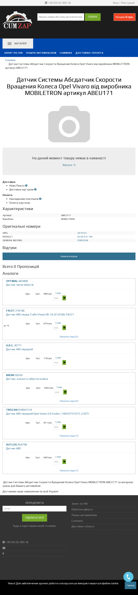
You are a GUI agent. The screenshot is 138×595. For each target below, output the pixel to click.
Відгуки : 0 (69, 165)
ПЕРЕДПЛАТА (34, 502)
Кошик (124, 17)
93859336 (82, 240)
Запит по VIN (13, 52)
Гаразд (130, 585)
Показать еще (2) (69, 336)
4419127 (82, 233)
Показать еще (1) (69, 435)
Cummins (66, 52)
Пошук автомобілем (41, 52)
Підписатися (34, 517)
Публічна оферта (82, 509)
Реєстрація (127, 2)
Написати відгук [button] (69, 256)
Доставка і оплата (89, 52)
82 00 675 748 (84, 236)
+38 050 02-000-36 (59, 2)
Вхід (115, 2)
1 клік (58, 293)
